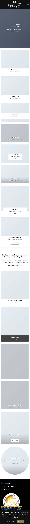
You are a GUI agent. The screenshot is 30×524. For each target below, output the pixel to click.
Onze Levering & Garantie (8, 486)
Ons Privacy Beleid (6, 489)
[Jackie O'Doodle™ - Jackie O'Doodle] (14, 4)
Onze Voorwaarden (6, 483)
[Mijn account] (25, 4)
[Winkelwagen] (28, 4)
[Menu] (2, 4)
